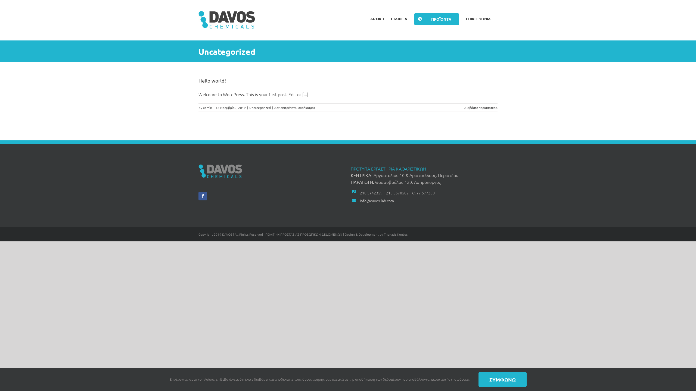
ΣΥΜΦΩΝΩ (502, 379)
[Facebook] (202, 196)
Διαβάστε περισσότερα (481, 107)
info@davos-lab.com (377, 200)
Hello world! (212, 80)
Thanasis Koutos (396, 234)
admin (207, 107)
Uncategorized (260, 107)
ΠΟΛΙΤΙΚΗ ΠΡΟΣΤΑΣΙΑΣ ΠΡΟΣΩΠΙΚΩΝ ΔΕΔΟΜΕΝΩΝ (303, 234)
